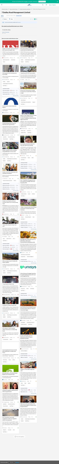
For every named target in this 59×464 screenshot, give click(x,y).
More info (17, 462)
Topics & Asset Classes (14, 9)
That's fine (12, 462)
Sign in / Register (52, 4)
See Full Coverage (15, 95)
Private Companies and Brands (24, 9)
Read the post (42, 1)
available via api (18, 15)
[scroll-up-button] (57, 460)
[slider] (36, 19)
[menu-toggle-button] (1, 4)
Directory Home (5, 9)
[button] (46, 5)
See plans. (19, 22)
